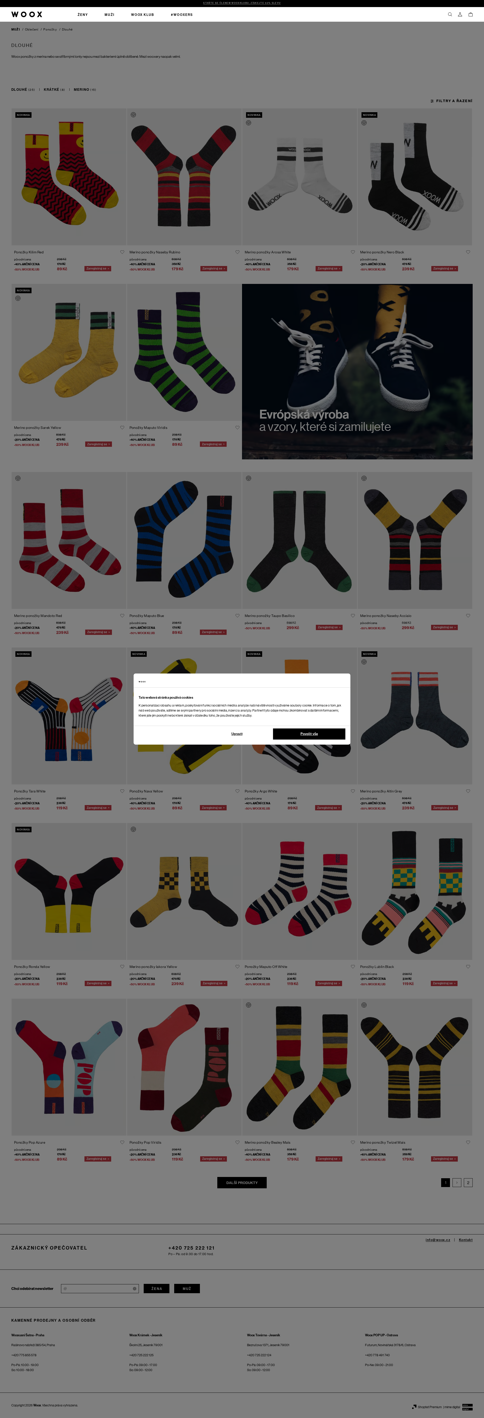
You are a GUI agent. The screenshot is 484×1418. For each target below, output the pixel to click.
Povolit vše (309, 734)
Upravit (237, 734)
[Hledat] (450, 14)
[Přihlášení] (460, 14)
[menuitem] (82, 14)
